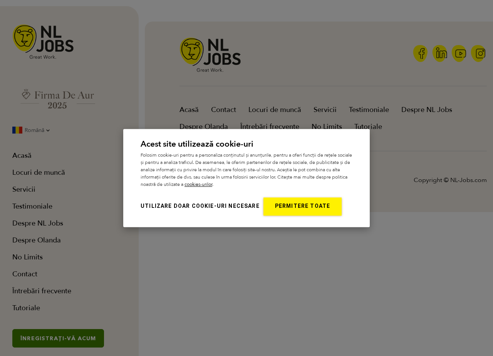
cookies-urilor (198, 184)
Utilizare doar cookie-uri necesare (200, 206)
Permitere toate (302, 206)
